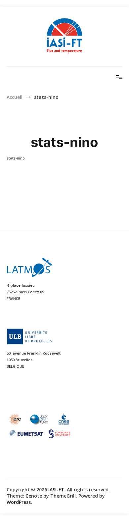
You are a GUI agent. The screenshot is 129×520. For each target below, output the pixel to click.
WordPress (19, 502)
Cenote (33, 496)
